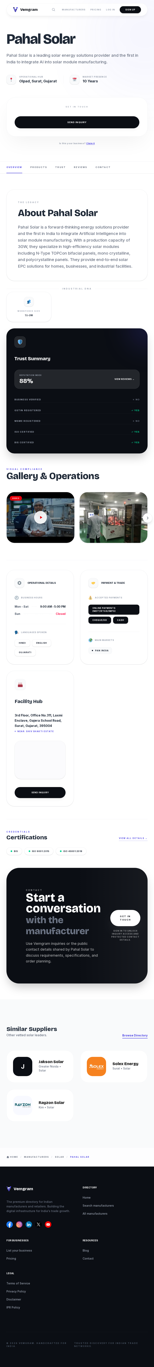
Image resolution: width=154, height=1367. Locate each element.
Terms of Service (18, 1283)
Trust (60, 167)
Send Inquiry (77, 122)
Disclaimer (13, 1299)
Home (87, 1197)
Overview (14, 167)
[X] (38, 1224)
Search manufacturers (98, 1205)
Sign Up (130, 9)
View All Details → (133, 838)
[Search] (53, 9)
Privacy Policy (16, 1291)
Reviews (80, 167)
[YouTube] (48, 1224)
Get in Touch (125, 918)
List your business (19, 1250)
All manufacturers (95, 1213)
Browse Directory (135, 1035)
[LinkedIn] (29, 1224)
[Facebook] (9, 1224)
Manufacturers (74, 9)
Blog (86, 1250)
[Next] (147, 518)
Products (38, 167)
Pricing (95, 9)
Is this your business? (77, 143)
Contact (103, 167)
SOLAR (59, 1157)
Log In (110, 9)
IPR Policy (13, 1307)
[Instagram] (19, 1224)
